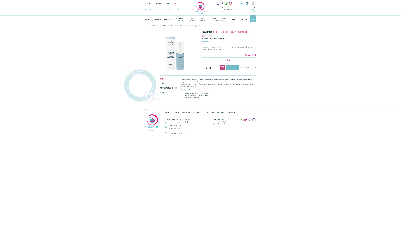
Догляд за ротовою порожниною (219, 19)
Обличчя (235, 19)
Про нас (148, 3)
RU (172, 3)
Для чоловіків (202, 19)
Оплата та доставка (162, 3)
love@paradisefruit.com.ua (177, 133)
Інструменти (157, 19)
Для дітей (192, 19)
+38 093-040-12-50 (172, 10)
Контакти (231, 112)
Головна (147, 26)
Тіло (253, 19)
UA (175, 3)
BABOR (207, 32)
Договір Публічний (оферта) (215, 112)
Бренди (147, 19)
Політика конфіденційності (192, 112)
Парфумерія (245, 19)
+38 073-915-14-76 (155, 10)
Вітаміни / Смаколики (179, 19)
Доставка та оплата (172, 112)
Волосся (167, 19)
